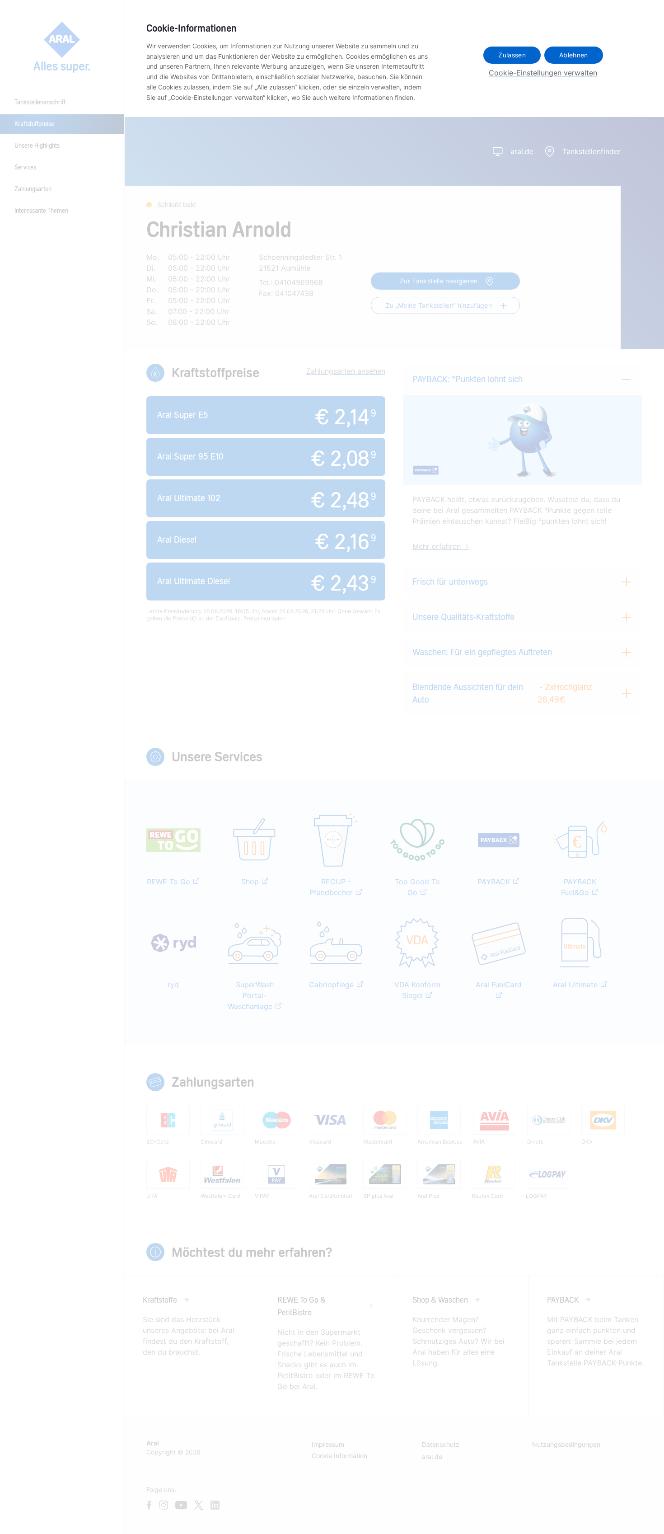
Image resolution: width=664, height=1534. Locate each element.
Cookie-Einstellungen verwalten (543, 72)
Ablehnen (573, 55)
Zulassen (512, 55)
